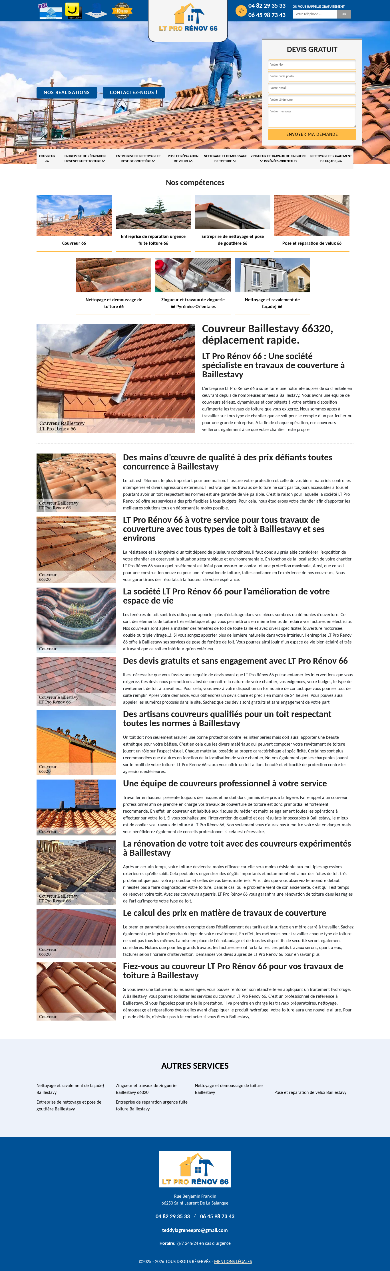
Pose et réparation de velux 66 (183, 159)
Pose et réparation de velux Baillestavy (310, 1092)
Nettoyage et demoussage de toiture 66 (225, 159)
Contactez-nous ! (134, 93)
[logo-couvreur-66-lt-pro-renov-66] (195, 1169)
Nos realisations (67, 93)
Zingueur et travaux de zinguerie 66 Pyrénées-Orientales (278, 159)
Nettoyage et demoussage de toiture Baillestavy (229, 1089)
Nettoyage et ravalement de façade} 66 (331, 159)
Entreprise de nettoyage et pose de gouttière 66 (138, 159)
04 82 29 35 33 (267, 6)
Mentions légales (233, 1262)
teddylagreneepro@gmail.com (195, 1230)
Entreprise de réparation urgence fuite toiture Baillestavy (152, 1106)
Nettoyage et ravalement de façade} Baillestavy (70, 1089)
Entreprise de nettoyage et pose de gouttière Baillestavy (69, 1106)
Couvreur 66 (47, 159)
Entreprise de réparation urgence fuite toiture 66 (85, 159)
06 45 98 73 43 (267, 15)
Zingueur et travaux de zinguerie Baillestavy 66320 (146, 1089)
